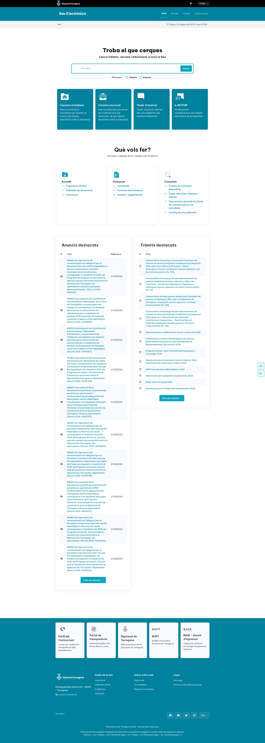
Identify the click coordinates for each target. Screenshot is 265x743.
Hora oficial (100, 680)
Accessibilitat (140, 685)
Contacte (99, 693)
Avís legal (177, 680)
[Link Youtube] (178, 715)
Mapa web (139, 680)
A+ (261, 366)
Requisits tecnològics (144, 689)
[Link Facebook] (170, 715)
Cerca (186, 68)
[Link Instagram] (194, 715)
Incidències (100, 689)
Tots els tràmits (170, 398)
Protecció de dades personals (187, 685)
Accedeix (60, 713)
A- (261, 373)
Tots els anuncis (92, 580)
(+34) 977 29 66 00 (67, 694)
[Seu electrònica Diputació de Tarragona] (68, 4)
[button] (193, 3)
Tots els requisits (172, 735)
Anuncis (147, 77)
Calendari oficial (102, 685)
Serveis (174, 13)
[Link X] (186, 715)
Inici (164, 13)
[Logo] (68, 677)
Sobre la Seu (201, 13)
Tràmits (186, 13)
